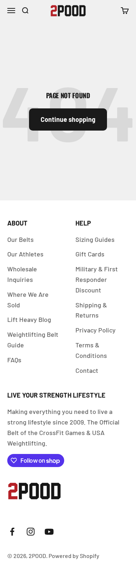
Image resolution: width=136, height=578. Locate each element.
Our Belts (20, 239)
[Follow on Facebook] (12, 532)
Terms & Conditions (91, 350)
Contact (86, 370)
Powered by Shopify (74, 555)
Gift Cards (89, 254)
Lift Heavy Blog (29, 319)
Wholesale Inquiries (22, 274)
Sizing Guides (95, 239)
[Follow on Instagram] (31, 532)
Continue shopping (68, 119)
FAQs (14, 360)
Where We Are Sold (28, 299)
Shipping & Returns (91, 310)
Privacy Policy (95, 330)
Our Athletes (25, 254)
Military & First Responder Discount (96, 279)
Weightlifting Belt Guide (32, 339)
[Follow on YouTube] (49, 532)
